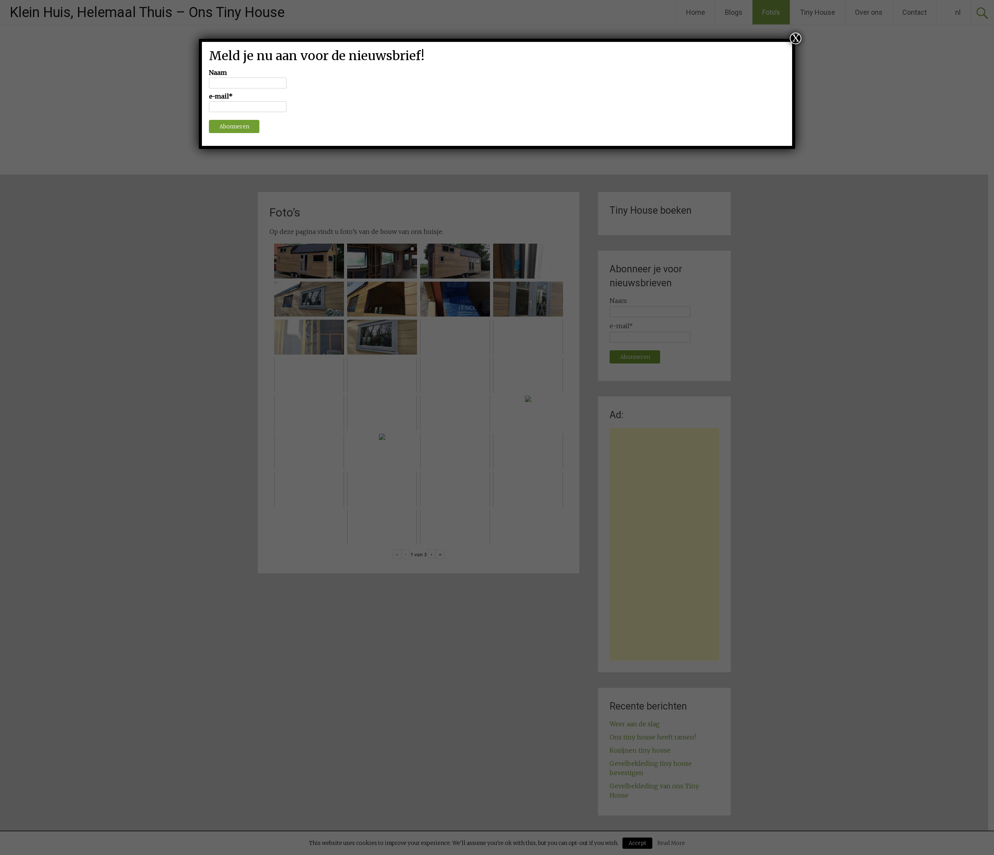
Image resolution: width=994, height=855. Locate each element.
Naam (218, 72)
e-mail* (221, 96)
